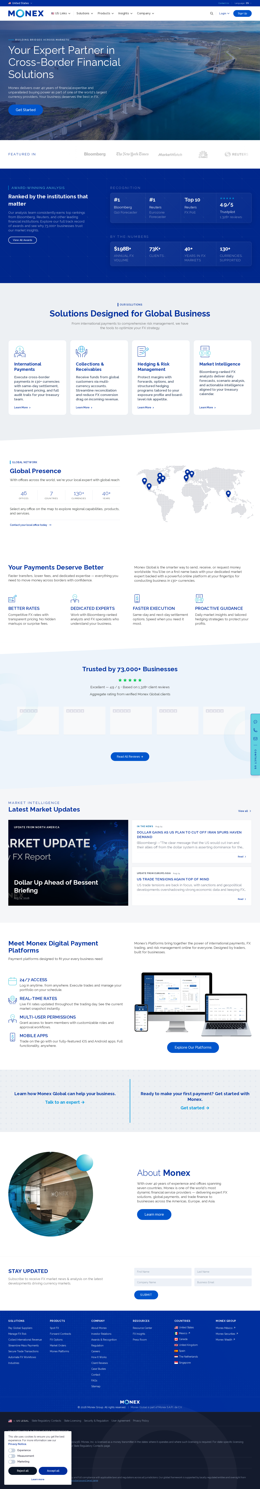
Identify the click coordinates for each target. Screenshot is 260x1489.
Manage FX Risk (17, 1333)
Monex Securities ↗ (227, 1333)
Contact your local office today (28, 524)
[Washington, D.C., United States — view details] (159, 481)
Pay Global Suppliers (20, 1328)
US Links (61, 13)
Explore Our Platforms (193, 1047)
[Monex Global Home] (26, 13)
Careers (95, 1351)
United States (186, 1327)
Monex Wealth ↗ (225, 1339)
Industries (13, 1363)
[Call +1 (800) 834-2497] (255, 730)
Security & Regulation (96, 1420)
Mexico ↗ (184, 1333)
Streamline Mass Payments (23, 1345)
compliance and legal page (83, 1480)
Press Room (140, 1339)
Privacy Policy (141, 1420)
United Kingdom (188, 1345)
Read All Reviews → (130, 756)
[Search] (212, 13)
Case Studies (98, 1368)
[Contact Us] (255, 739)
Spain (182, 1350)
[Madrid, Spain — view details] (186, 478)
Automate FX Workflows (22, 1357)
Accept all (53, 1470)
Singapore (185, 1362)
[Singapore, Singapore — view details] (228, 494)
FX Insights (139, 1333)
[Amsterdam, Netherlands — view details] (191, 474)
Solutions (83, 13)
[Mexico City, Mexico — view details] (149, 486)
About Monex (99, 1328)
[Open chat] (255, 722)
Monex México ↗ (226, 1328)
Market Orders (58, 1345)
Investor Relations (101, 1333)
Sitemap (95, 1386)
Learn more (37, 1479)
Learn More (22, 407)
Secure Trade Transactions (23, 1351)
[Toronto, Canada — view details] (159, 476)
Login (222, 13)
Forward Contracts (60, 1333)
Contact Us (223, 3)
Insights (123, 13)
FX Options (56, 1339)
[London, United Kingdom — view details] (187, 472)
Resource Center (142, 1328)
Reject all (22, 1470)
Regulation (97, 1345)
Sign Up (242, 13)
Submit (146, 1295)
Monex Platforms (59, 1351)
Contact (95, 1374)
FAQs (94, 1380)
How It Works (99, 1357)
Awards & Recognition (104, 1339)
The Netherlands (188, 1356)
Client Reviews (99, 1363)
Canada (183, 1339)
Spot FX (54, 1328)
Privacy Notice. (17, 1444)
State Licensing (72, 1420)
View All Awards (22, 240)
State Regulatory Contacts (46, 1420)
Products (104, 13)
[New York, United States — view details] (162, 479)
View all (243, 811)
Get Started (26, 110)
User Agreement (120, 1420)
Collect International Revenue (25, 1339)
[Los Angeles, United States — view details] (144, 481)
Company (144, 13)
